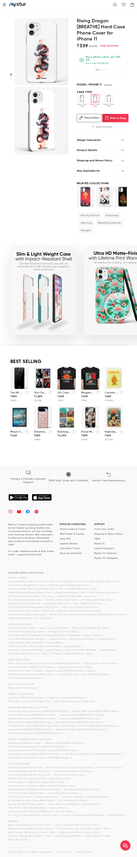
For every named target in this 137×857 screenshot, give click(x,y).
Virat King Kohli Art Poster (64, 793)
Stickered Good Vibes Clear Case (77, 596)
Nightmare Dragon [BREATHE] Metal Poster (81, 729)
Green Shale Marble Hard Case (27, 585)
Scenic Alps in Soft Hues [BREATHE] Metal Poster (90, 726)
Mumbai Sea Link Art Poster (101, 663)
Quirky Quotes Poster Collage (75, 667)
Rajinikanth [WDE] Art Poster (25, 743)
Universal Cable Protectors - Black (29, 654)
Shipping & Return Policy (108, 534)
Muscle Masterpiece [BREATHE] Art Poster (32, 715)
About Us (99, 543)
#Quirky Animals (90, 215)
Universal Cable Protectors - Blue (72, 654)
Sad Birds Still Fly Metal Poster (26, 698)
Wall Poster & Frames (72, 534)
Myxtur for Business (105, 553)
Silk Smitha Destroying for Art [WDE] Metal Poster (37, 747)
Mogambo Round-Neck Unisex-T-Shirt (87, 392)
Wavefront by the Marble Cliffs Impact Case (34, 789)
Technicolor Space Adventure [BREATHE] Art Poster (38, 711)
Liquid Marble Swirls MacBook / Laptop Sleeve (36, 643)
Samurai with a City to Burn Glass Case (31, 611)
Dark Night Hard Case (57, 603)
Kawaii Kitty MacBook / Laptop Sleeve (92, 639)
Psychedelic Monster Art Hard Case (29, 771)
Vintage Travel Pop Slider (63, 632)
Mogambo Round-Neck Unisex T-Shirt (30, 829)
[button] (4, 4)
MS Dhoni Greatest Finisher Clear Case (31, 596)
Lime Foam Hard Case (108, 767)
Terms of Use (63, 852)
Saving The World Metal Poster (26, 804)
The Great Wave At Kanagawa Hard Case (33, 607)
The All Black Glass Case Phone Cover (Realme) (16, 392)
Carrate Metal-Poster (111, 392)
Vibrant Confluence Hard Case (68, 581)
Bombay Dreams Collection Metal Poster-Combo (63, 432)
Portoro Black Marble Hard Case (72, 771)
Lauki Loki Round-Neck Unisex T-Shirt (77, 825)
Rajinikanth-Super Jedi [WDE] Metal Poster (84, 674)
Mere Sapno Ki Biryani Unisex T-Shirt (30, 825)
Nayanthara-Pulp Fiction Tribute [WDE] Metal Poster (39, 758)
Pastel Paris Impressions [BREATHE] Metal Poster (36, 733)
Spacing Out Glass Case (104, 581)
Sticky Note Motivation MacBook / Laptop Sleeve (37, 639)
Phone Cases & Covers (73, 529)
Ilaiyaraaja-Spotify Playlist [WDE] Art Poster (34, 754)
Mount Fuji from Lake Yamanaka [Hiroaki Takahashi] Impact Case (87, 614)
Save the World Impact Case (81, 789)
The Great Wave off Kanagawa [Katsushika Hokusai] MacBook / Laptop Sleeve (54, 635)
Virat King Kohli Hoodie (69, 836)
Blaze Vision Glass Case (22, 688)
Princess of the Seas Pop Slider (26, 632)
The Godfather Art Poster (73, 800)
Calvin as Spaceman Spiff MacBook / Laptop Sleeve (94, 815)
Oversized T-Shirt (70, 548)
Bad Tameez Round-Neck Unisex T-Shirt (32, 832)
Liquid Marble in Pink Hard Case (27, 581)
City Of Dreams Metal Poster (25, 678)
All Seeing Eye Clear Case (97, 600)
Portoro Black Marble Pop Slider (90, 628)
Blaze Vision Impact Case (70, 592)
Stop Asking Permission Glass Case (75, 701)
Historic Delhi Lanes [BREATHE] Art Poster (96, 711)
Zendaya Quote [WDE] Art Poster (64, 743)
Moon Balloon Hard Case (88, 603)
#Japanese (111, 215)
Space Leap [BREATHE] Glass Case (80, 718)
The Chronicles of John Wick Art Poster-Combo (40, 392)
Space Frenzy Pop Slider (53, 628)
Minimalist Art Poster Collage (25, 671)
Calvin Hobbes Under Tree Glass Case (30, 618)
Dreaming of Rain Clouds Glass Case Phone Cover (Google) (40, 432)
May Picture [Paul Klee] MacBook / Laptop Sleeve (37, 808)
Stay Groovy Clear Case (103, 592)
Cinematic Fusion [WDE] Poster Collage (31, 667)
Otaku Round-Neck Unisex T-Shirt (79, 832)
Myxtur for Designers (106, 558)
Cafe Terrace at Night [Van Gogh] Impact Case (36, 782)
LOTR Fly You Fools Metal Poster (27, 793)
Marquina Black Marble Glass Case (79, 611)
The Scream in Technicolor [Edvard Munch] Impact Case (41, 786)
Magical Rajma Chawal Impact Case (30, 592)
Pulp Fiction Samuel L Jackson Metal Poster (34, 797)
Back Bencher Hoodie (99, 836)
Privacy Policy (84, 852)
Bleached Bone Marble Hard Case (69, 585)
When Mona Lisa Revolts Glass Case (29, 701)
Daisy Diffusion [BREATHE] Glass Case (30, 722)
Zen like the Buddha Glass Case (27, 614)
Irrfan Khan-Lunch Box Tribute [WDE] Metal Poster (92, 754)
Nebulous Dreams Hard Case (25, 767)
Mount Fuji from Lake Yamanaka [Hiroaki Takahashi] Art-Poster (16, 432)
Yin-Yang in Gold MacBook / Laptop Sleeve (34, 815)
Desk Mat (65, 539)
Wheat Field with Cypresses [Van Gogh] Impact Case (39, 778)
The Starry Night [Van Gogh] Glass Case (32, 589)
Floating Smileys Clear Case (62, 600)
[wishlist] (26, 393)
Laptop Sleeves (69, 543)
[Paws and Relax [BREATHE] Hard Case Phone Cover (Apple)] (104, 196)
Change (108, 85)
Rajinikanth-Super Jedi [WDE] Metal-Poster (111, 432)
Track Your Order (104, 529)
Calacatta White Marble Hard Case (29, 775)
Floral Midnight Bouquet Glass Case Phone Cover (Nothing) (87, 432)
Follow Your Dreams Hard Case (79, 607)
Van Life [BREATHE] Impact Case (78, 589)
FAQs (97, 539)
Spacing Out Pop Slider (22, 628)
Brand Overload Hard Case (24, 603)
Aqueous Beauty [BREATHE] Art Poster (82, 715)
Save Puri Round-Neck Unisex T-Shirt (30, 836)
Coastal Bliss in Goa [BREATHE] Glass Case (33, 726)
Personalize (91, 118)
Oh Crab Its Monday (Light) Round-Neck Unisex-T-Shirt (63, 392)
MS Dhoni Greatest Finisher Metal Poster (32, 674)
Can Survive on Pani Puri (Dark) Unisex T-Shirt (83, 829)
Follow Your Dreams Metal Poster (66, 698)
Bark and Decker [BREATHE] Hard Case (79, 722)
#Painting (86, 223)
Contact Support (104, 548)
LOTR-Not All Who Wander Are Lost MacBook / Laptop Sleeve (44, 646)
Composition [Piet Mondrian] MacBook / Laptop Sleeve (40, 811)
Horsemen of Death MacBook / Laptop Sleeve (35, 650)
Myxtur (22, 852)
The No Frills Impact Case (69, 775)
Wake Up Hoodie (18, 840)
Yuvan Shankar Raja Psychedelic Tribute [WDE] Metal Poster (43, 750)
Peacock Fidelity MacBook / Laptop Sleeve (91, 650)
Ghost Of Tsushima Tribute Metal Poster (86, 797)
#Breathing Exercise (109, 223)
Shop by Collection (71, 553)
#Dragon (86, 230)
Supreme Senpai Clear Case (25, 600)
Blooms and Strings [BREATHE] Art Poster (32, 718)
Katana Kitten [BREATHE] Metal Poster (30, 729)
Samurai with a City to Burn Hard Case (69, 767)
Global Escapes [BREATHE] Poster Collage (70, 671)
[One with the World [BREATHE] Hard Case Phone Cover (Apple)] (85, 196)
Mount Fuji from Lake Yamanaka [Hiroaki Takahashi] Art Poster (45, 663)
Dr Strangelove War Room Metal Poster (31, 800)
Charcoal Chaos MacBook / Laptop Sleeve (73, 804)
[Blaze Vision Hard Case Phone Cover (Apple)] (123, 196)
